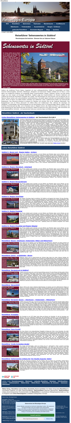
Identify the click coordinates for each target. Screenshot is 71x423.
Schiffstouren (60, 24)
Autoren (4, 382)
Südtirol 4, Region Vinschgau (12, 196)
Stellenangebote (14, 382)
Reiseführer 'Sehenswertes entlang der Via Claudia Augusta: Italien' (27, 359)
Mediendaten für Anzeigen (50, 382)
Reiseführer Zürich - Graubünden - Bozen (17, 255)
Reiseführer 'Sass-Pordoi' (11, 329)
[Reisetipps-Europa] (35, 12)
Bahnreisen (26, 24)
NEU (7, 24)
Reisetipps (53, 381)
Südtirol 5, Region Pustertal (12, 211)
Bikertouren (15, 27)
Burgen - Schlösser (54, 27)
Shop (48, 29)
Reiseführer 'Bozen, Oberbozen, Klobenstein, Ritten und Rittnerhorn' (27, 241)
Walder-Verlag (56, 143)
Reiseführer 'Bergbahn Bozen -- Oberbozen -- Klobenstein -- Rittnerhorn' (28, 300)
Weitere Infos (49, 418)
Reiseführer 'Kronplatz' (10, 314)
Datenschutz (6, 384)
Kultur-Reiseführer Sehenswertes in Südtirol (18, 117)
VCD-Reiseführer (63, 381)
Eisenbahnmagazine (18, 381)
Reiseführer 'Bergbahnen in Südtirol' (15, 270)
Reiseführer (16, 24)
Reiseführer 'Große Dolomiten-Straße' (16, 344)
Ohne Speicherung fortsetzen (30, 418)
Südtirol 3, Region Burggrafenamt (14, 182)
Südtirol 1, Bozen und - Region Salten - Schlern (19, 152)
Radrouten (37, 24)
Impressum (64, 382)
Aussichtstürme (39, 27)
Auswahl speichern (35, 415)
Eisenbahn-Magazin (36, 29)
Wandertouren (48, 24)
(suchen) (56, 29)
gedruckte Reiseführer (19, 29)
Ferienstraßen (26, 27)
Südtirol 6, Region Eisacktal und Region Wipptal (19, 226)
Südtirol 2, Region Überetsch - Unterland (17, 167)
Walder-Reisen (35, 382)
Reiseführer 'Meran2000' (11, 285)
